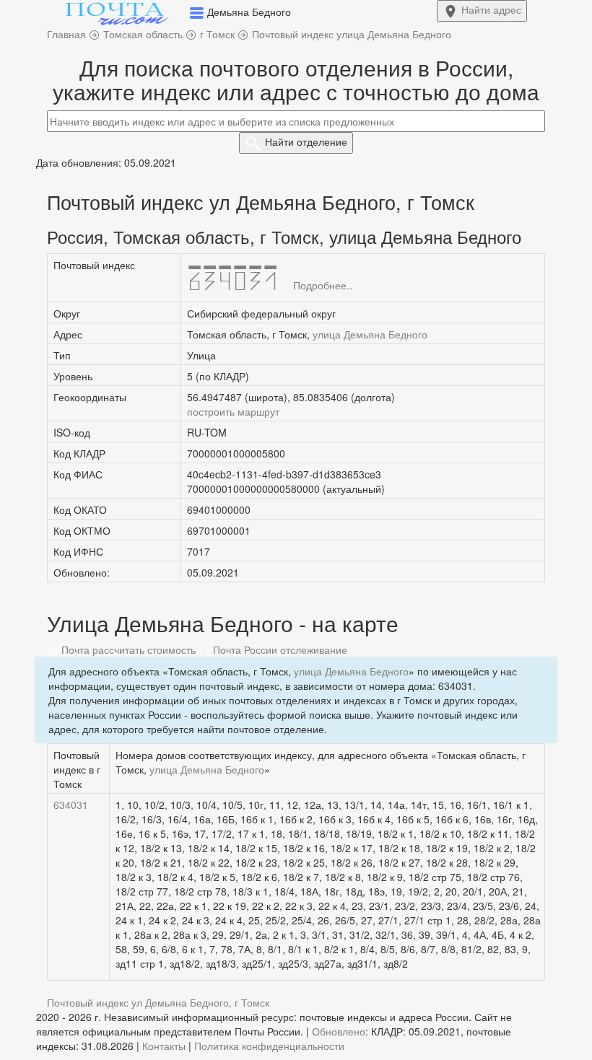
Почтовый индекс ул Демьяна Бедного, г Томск (158, 1002)
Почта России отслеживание (278, 649)
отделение (306, 141)
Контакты (164, 1045)
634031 (70, 804)
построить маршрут (233, 411)
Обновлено (338, 1031)
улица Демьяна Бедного (370, 334)
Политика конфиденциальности (269, 1045)
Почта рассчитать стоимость (127, 649)
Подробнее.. (322, 285)
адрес (491, 9)
